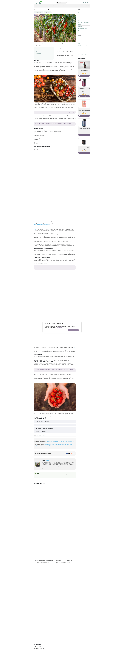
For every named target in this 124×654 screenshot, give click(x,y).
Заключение (38, 53)
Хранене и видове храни (41, 435)
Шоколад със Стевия (84, 70)
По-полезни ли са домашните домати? (43, 51)
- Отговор (44, 646)
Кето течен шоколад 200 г (84, 147)
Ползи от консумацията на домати (42, 49)
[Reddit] (71, 453)
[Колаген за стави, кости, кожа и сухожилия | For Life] (84, 100)
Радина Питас (49, 460)
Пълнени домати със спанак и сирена (64, 560)
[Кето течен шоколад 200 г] (84, 138)
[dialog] (62, 327)
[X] (69, 453)
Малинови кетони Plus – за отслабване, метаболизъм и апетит (84, 90)
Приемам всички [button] (73, 330)
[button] (50, 330)
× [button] (79, 322)
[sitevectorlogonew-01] (38, 1)
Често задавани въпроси (40, 54)
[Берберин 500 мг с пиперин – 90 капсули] (84, 119)
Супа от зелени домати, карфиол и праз (44, 560)
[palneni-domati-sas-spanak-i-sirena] (65, 486)
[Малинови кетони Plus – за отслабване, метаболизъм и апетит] (84, 79)
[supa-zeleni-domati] (44, 486)
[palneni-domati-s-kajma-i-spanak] (44, 565)
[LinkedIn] (74, 453)
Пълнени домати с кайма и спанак (43, 638)
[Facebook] (67, 453)
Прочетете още (59, 327)
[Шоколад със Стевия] (84, 61)
